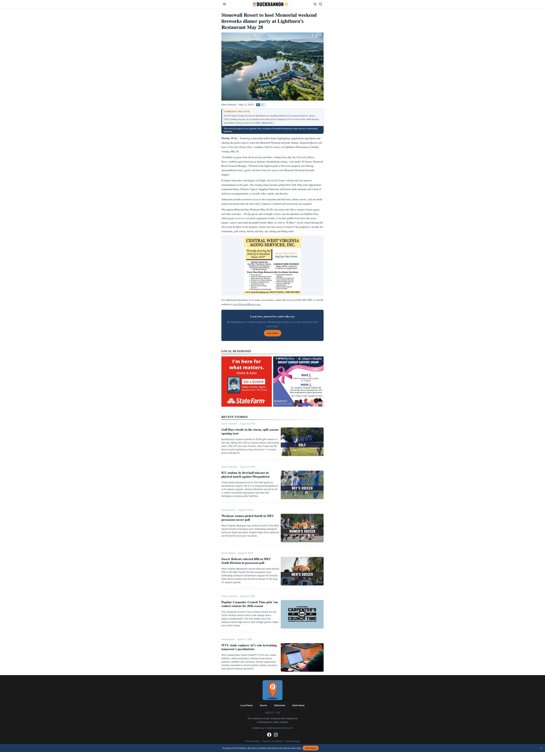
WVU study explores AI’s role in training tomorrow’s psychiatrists (249, 647)
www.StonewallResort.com (246, 304)
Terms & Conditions (272, 741)
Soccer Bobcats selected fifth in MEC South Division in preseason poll (246, 560)
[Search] (320, 4)
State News (298, 705)
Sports (263, 705)
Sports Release (228, 510)
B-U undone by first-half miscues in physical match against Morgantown (245, 474)
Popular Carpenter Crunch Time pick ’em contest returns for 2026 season (249, 604)
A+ (263, 105)
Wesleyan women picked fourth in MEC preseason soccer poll (247, 517)
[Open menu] (224, 4)
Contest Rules (292, 741)
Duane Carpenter (229, 423)
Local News (246, 705)
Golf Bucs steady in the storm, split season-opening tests (250, 431)
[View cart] (314, 4)
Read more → (268, 123)
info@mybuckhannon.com (279, 727)
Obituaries (279, 705)
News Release (227, 639)
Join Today (310, 748)
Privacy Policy (252, 741)
